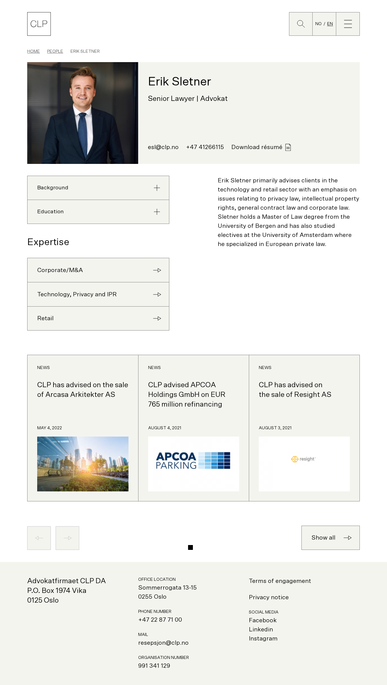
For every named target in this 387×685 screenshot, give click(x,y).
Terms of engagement (280, 581)
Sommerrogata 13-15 (167, 588)
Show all (323, 538)
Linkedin (261, 630)
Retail (45, 318)
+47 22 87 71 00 (160, 620)
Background (52, 188)
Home (33, 51)
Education (50, 211)
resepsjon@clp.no (163, 643)
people (55, 51)
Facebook (263, 620)
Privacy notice (269, 597)
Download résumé (256, 147)
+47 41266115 (205, 147)
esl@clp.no (163, 147)
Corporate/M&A (60, 270)
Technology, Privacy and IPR (77, 294)
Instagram (263, 639)
